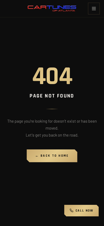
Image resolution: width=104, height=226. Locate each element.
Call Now (84, 211)
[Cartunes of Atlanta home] (52, 9)
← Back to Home (52, 156)
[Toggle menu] (94, 8)
